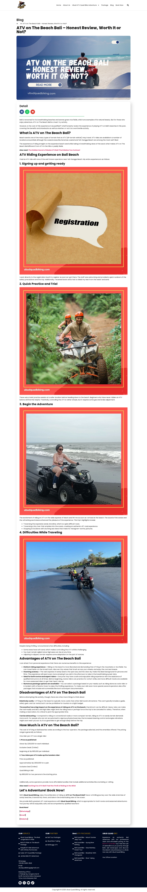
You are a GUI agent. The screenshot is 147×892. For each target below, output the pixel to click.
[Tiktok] (32, 882)
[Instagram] (24, 882)
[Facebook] (20, 882)
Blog (112, 5)
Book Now (119, 5)
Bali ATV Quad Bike (108, 844)
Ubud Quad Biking (73, 890)
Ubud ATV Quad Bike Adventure (84, 5)
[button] (128, 5)
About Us (66, 5)
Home (58, 5)
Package (104, 5)
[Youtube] (28, 882)
